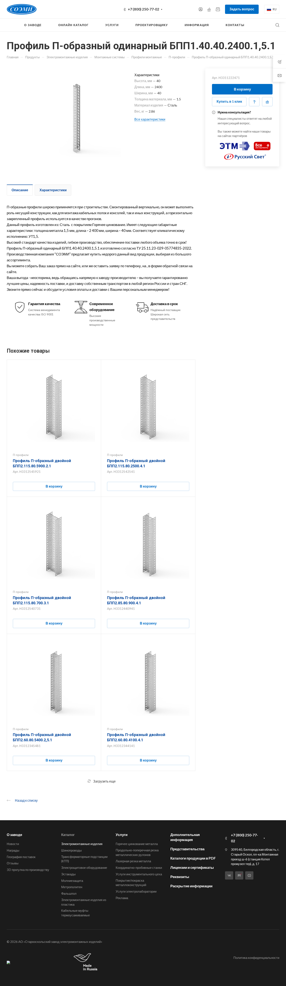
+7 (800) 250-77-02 (143, 9)
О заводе (14, 834)
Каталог (68, 834)
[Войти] (201, 9)
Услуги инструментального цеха (139, 874)
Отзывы (13, 863)
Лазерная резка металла (133, 861)
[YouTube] (249, 875)
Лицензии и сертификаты (192, 867)
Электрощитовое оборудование (84, 867)
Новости (13, 844)
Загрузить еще (104, 781)
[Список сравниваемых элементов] (209, 9)
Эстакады (68, 874)
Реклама (122, 898)
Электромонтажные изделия (81, 844)
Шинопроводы (71, 850)
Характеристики (53, 190)
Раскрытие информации (191, 886)
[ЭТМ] (235, 144)
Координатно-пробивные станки (139, 867)
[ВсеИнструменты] (262, 144)
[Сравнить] (267, 101)
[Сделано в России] (86, 962)
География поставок (21, 857)
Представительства (187, 849)
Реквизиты (179, 876)
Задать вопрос (241, 9)
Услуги (121, 834)
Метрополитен (71, 887)
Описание (20, 190)
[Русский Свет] (245, 155)
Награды (13, 850)
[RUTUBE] (239, 875)
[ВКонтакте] (229, 875)
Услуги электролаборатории (136, 891)
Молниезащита (72, 880)
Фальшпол (69, 893)
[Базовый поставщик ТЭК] (8, 962)
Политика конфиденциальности (256, 957)
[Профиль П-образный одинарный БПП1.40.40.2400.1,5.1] (73, 116)
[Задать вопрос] (254, 101)
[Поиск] (277, 25)
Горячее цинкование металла (137, 844)
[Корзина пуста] (218, 9)
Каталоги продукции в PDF (193, 858)
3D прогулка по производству (28, 870)
